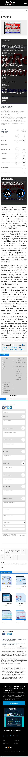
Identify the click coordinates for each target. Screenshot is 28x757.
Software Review (15, 563)
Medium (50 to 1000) (21, 363)
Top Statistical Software (13, 346)
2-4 (8, 366)
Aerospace (8, 384)
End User (21, 371)
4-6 (8, 364)
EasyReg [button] (5, 97)
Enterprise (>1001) (21, 366)
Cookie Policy (17, 740)
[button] (3, 407)
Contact (16, 742)
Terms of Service (6, 742)
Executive (21, 379)
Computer (8, 392)
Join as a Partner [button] (14, 703)
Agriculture (8, 386)
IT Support (21, 375)
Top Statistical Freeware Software (13, 348)
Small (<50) (21, 361)
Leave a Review (10, 399)
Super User (21, 373)
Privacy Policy (5, 743)
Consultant (21, 377)
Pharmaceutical (8, 390)
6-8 (8, 362)
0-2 (8, 368)
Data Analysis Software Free (6, 563)
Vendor (16, 743)
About (4, 740)
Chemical (8, 388)
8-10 (8, 361)
